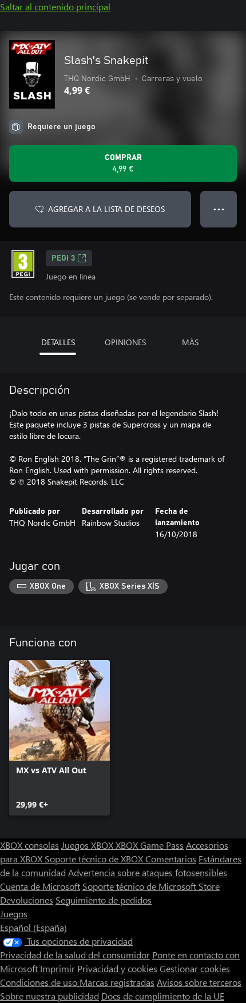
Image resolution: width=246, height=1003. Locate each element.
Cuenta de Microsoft (40, 886)
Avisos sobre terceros (199, 982)
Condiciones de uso (40, 982)
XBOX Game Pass (150, 845)
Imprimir (57, 968)
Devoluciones (26, 900)
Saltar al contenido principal (55, 7)
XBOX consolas (29, 845)
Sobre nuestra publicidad (49, 996)
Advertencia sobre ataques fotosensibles (147, 872)
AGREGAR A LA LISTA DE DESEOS (106, 208)
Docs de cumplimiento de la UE (162, 996)
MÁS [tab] (190, 342)
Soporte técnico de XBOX (95, 859)
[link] (59, 738)
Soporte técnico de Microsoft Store (151, 886)
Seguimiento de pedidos (103, 900)
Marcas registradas (117, 982)
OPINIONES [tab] (125, 342)
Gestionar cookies (195, 968)
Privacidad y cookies (117, 968)
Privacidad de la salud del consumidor (75, 955)
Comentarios (170, 859)
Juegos (13, 914)
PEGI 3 (63, 258)
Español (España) (33, 927)
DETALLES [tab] (58, 342)
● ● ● (218, 209)
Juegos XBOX (88, 845)
